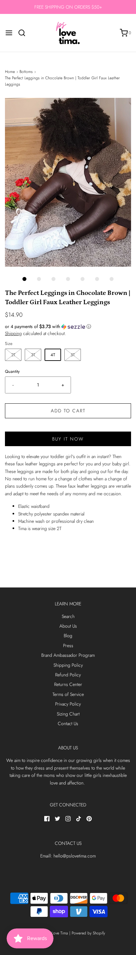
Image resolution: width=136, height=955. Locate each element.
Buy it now (68, 439)
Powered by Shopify (88, 933)
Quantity (12, 372)
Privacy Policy (68, 704)
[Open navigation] (9, 33)
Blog (68, 635)
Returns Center (68, 684)
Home (10, 72)
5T (73, 355)
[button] (68, 182)
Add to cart (68, 410)
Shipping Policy (68, 665)
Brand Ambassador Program (68, 655)
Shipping (13, 333)
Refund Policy (68, 674)
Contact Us (68, 723)
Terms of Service (68, 694)
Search (68, 616)
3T (33, 355)
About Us (68, 626)
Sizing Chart (68, 714)
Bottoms (26, 72)
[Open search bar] (24, 33)
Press (68, 645)
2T (13, 355)
